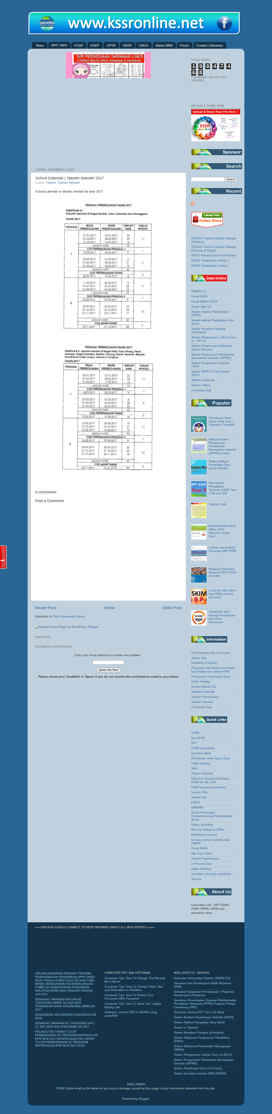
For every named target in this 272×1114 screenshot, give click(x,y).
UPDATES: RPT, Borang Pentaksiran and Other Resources (222, 617)
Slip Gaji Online (201, 853)
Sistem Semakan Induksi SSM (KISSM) (200, 1073)
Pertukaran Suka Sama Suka (210, 676)
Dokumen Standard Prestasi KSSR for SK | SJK (210, 780)
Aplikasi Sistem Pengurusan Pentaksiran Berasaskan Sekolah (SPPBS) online (222, 446)
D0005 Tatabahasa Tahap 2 (210, 260)
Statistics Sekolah (203, 691)
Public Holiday (200, 681)
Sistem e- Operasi (186, 1027)
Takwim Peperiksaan (205, 696)
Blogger (144, 1098)
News (40, 45)
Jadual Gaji (198, 658)
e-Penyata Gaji (201, 390)
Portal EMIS (199, 296)
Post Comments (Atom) (69, 616)
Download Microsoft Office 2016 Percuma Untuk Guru (222, 531)
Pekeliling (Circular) (204, 662)
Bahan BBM (164, 45)
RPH (194, 768)
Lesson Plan (199, 792)
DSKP (95, 45)
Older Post (172, 608)
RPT (194, 743)
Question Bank (201, 753)
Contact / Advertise (210, 45)
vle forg (196, 879)
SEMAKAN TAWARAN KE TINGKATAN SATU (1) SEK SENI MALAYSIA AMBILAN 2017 (65, 1025)
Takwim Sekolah (69, 182)
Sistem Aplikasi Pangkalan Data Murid (199, 1022)
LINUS (143, 45)
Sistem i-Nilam (201, 385)
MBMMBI (197, 807)
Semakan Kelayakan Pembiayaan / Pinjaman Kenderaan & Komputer (204, 993)
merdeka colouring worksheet (211, 873)
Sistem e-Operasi (203, 380)
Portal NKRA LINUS (204, 301)
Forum (184, 45)
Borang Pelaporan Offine (208, 829)
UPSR (111, 45)
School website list (203, 686)
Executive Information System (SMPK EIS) (202, 978)
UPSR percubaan (203, 748)
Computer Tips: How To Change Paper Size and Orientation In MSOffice (134, 988)
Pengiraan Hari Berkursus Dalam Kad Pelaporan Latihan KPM (213, 669)
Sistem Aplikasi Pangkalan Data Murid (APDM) (219, 465)
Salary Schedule (202, 824)
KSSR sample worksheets (208, 787)
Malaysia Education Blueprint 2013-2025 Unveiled (222, 572)
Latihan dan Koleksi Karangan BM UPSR (222, 549)
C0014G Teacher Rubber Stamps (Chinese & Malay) (213, 248)
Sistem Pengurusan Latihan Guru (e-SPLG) (203, 1054)
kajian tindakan (201, 868)
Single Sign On (201, 306)
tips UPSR (198, 738)
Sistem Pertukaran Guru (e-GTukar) (198, 1068)
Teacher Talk (217, 504)
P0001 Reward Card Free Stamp (213, 255)
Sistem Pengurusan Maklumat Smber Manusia (211, 347)
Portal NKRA (199, 848)
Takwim (51, 182)
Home (109, 608)
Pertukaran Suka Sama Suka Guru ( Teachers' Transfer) (222, 421)
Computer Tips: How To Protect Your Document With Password (129, 997)
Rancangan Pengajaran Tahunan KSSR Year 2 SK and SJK (222, 488)
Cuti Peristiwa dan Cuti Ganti (210, 652)
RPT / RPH (59, 45)
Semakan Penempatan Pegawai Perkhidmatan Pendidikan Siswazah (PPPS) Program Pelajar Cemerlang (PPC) (205, 1004)
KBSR (127, 45)
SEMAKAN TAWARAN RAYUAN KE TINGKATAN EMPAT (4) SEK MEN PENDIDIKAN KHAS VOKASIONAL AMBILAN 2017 (65, 1004)
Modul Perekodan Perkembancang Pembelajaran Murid (212, 816)
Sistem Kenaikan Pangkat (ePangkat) (199, 1032)
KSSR (78, 45)
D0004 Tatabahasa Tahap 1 (210, 265)
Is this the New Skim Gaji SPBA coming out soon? (222, 594)
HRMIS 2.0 (198, 291)
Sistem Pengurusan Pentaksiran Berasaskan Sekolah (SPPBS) (212, 356)
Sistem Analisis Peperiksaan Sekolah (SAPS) (204, 1017)
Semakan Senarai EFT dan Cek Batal (199, 1012)
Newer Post (45, 608)
